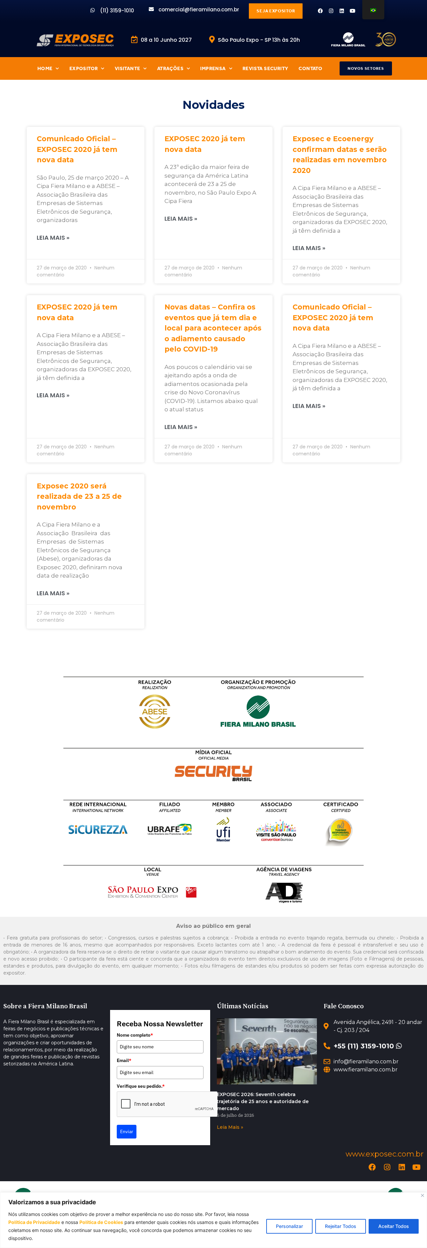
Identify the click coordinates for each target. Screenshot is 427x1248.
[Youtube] (352, 10)
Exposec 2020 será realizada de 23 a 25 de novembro (79, 496)
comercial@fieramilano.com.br (198, 9)
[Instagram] (331, 10)
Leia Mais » (53, 237)
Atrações (170, 68)
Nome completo (135, 1035)
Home (45, 68)
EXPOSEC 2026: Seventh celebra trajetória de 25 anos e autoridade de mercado (263, 1101)
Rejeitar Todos (340, 1226)
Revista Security (265, 68)
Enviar (126, 1131)
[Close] (422, 1195)
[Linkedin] (341, 10)
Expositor (83, 68)
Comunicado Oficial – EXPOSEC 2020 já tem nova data (77, 149)
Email (124, 1060)
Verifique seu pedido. (141, 1086)
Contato (310, 68)
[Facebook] (320, 10)
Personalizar (289, 1226)
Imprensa (213, 68)
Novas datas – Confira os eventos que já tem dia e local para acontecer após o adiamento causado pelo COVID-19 (213, 328)
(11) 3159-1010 (117, 10)
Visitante (127, 68)
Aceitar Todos (393, 1226)
